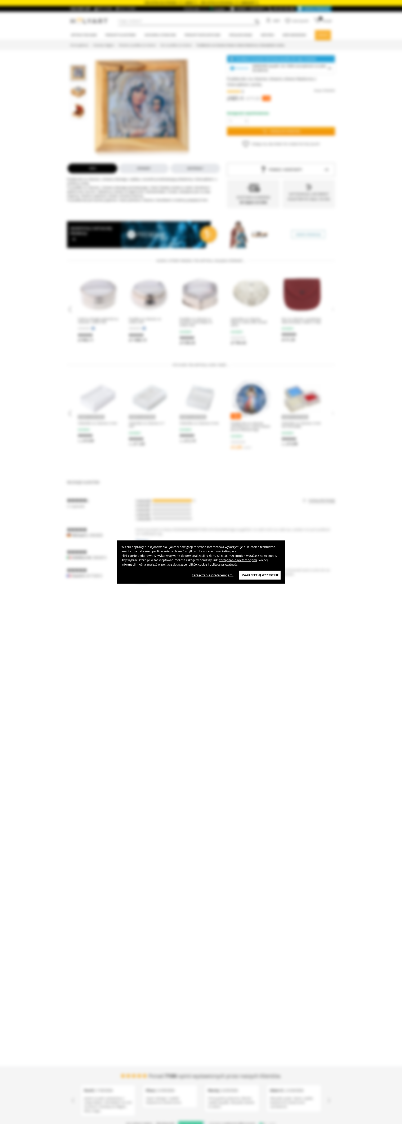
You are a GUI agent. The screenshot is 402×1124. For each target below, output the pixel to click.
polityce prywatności (224, 564)
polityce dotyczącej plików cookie (184, 564)
